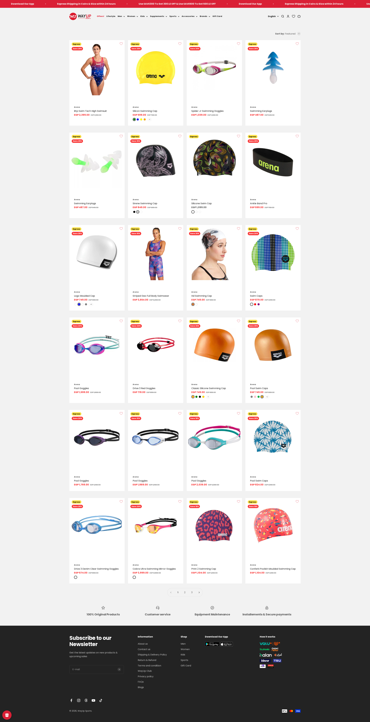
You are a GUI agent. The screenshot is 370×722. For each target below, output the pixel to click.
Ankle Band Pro (258, 203)
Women (131, 16)
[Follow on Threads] (86, 700)
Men (120, 16)
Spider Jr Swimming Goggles (207, 111)
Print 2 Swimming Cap (203, 568)
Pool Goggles (81, 388)
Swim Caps (256, 296)
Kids (142, 16)
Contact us (144, 649)
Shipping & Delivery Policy (152, 654)
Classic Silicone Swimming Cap (208, 388)
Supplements (157, 16)
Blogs (141, 687)
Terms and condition (149, 665)
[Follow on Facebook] (71, 700)
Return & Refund (147, 660)
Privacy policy (145, 676)
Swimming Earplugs (261, 111)
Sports (172, 16)
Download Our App (190, 3)
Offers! (100, 16)
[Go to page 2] (199, 592)
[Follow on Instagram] (79, 700)
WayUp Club (145, 671)
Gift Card (217, 16)
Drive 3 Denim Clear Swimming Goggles (96, 568)
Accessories (188, 16)
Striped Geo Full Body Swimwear (151, 296)
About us (143, 643)
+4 (91, 304)
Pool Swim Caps (259, 388)
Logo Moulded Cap (84, 296)
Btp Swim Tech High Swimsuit (90, 111)
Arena (77, 107)
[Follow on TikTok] (101, 700)
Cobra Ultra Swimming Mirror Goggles (154, 568)
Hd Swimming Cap (201, 296)
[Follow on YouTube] (93, 700)
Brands (203, 16)
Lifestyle (110, 16)
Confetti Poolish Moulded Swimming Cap (273, 568)
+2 (267, 397)
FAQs (141, 681)
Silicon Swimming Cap (145, 111)
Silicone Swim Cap (201, 203)
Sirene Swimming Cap (145, 203)
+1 (149, 119)
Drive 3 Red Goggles (144, 388)
